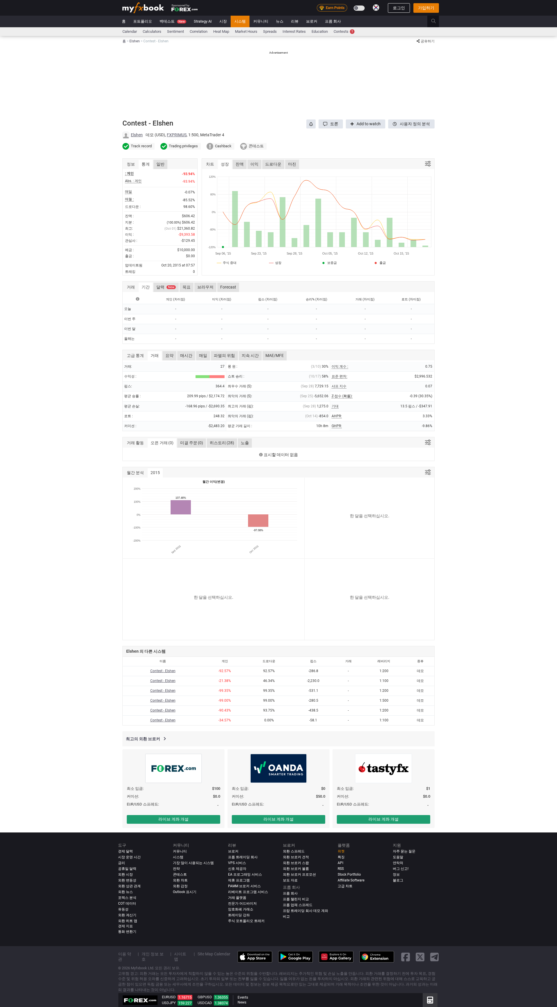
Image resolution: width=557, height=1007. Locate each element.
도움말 (398, 857)
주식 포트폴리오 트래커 (246, 921)
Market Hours (246, 31)
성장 (225, 164)
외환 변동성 (127, 880)
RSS (341, 869)
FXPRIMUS (177, 135)
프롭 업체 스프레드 (297, 905)
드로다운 (273, 164)
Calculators (152, 31)
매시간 (186, 355)
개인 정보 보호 (153, 956)
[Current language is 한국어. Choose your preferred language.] (376, 7)
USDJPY (169, 1003)
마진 (292, 164)
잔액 (240, 164)
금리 (121, 863)
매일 (203, 355)
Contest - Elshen (163, 671)
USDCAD (205, 1003)
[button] (331, 123)
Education (320, 31)
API (340, 863)
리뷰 (295, 21)
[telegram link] (434, 957)
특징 (341, 857)
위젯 (341, 851)
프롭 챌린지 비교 (296, 899)
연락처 (398, 863)
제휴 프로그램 (239, 880)
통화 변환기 (127, 932)
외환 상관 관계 (129, 886)
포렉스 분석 (127, 898)
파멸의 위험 (224, 355)
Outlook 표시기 (184, 892)
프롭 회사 (333, 21)
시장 (223, 21)
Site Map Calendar (214, 954)
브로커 (311, 21)
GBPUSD (205, 997)
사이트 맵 (180, 956)
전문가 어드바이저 (242, 903)
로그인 (399, 8)
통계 (146, 164)
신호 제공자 (237, 869)
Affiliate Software (351, 880)
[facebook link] (405, 957)
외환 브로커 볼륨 (296, 869)
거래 (155, 355)
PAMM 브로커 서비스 (244, 886)
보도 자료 (290, 880)
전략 (176, 869)
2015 (155, 472)
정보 (396, 874)
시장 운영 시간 (129, 857)
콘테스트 (180, 874)
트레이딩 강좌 (239, 915)
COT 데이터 (127, 903)
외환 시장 (125, 874)
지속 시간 (250, 355)
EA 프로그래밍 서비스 (245, 874)
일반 (160, 164)
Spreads (270, 31)
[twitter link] (420, 957)
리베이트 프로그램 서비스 (248, 892)
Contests (343, 31)
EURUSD (169, 997)
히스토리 (222, 442)
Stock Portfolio (349, 874)
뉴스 (279, 21)
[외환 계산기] (430, 1000)
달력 (165, 287)
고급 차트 (345, 886)
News (242, 1002)
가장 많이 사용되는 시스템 (193, 863)
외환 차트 (180, 880)
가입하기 (426, 8)
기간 (146, 287)
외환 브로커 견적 (296, 857)
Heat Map (221, 31)
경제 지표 (125, 926)
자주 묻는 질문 (404, 851)
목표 (186, 287)
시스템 (240, 21)
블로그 (398, 880)
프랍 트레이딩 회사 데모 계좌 (305, 911)
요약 (169, 355)
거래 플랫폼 (237, 898)
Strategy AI (203, 21)
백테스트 (172, 21)
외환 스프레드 (294, 851)
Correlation (198, 31)
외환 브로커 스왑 (296, 863)
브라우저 (205, 287)
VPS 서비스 (237, 863)
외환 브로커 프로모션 (299, 874)
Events (243, 997)
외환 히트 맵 (127, 921)
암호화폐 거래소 (240, 909)
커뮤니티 (260, 21)
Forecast (228, 287)
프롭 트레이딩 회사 (243, 857)
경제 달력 (125, 851)
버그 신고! (400, 869)
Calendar (129, 31)
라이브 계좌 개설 (173, 819)
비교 (286, 917)
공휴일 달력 (127, 869)
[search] (437, 21)
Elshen (137, 135)
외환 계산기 (127, 915)
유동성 (123, 909)
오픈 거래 (162, 442)
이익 (254, 164)
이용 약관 (124, 956)
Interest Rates (294, 31)
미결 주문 (191, 442)
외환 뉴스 (125, 892)
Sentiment (175, 31)
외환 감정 (180, 886)
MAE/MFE (274, 355)
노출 (245, 442)
